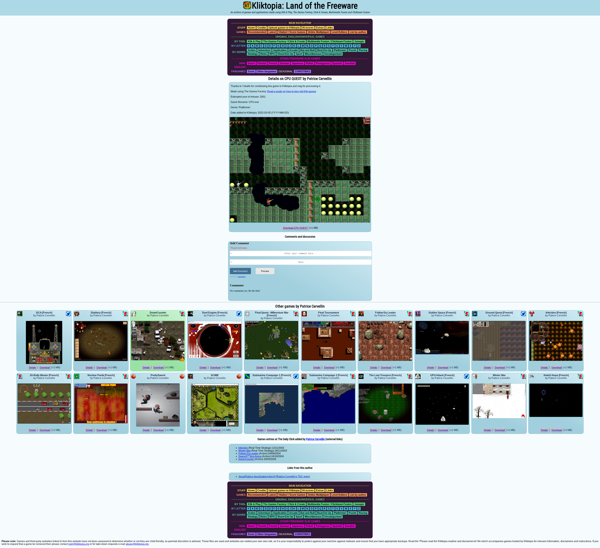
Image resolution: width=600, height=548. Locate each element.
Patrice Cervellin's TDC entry (293, 476)
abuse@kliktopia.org (137, 544)
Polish (309, 63)
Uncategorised (333, 54)
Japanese (297, 63)
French (273, 63)
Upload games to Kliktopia (284, 27)
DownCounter (246, 459)
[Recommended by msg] (182, 360)
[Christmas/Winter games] (523, 417)
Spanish (337, 63)
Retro (263, 54)
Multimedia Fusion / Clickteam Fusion (330, 41)
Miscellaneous (313, 54)
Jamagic (359, 41)
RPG (272, 54)
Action (252, 50)
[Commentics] (301, 271)
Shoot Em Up (285, 54)
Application (280, 50)
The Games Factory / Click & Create (284, 41)
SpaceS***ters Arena (249, 456)
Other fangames (266, 71)
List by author (358, 32)
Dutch (251, 63)
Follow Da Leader (248, 453)
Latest (272, 32)
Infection (243, 448)
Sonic (251, 71)
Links (329, 27)
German (284, 63)
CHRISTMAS (302, 71)
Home (251, 27)
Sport (299, 54)
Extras (320, 27)
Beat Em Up (324, 50)
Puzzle (352, 50)
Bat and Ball (307, 50)
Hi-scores (308, 27)
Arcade (293, 50)
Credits (261, 27)
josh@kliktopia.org (78, 544)
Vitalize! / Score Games (291, 32)
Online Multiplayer (318, 32)
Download (45, 367)
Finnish (262, 63)
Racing (363, 50)
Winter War (244, 450)
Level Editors (339, 32)
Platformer (340, 50)
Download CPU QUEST (295, 228)
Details (32, 367)
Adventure (264, 50)
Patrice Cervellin (315, 439)
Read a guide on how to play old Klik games (291, 91)
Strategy (253, 54)
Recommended (257, 32)
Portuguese (323, 63)
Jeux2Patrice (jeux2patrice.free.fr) (257, 476)
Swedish (350, 63)
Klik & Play (254, 41)
